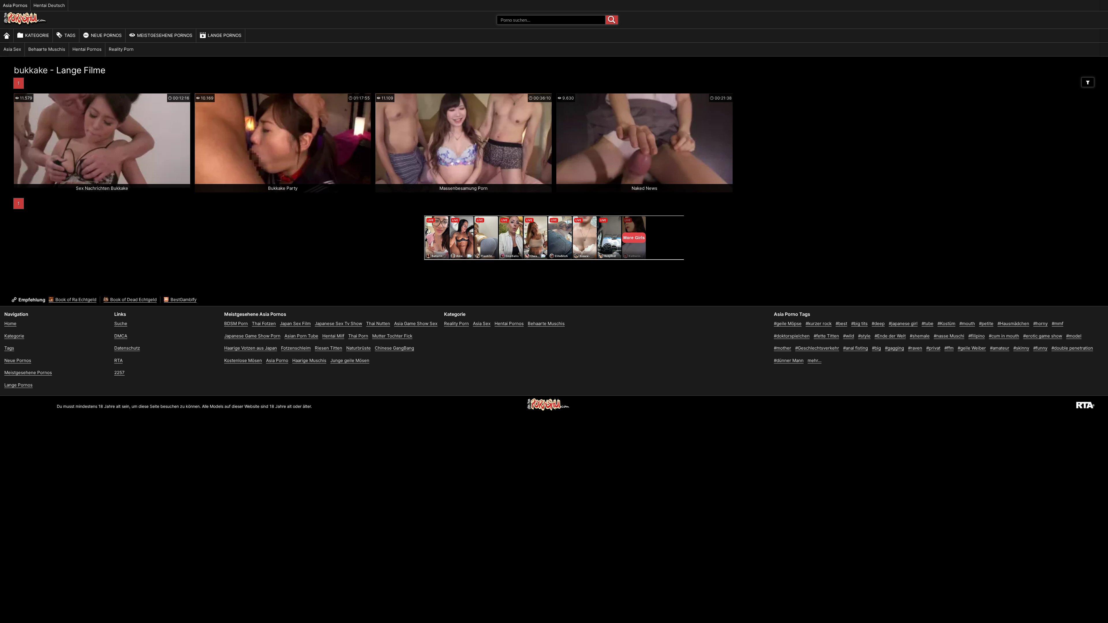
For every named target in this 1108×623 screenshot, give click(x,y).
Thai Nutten (378, 323)
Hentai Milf (333, 336)
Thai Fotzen (264, 323)
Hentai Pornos (87, 49)
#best (841, 323)
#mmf (1057, 323)
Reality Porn (121, 49)
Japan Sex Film (295, 323)
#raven (915, 348)
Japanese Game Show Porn (252, 336)
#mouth (967, 323)
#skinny (1021, 348)
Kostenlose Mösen (243, 360)
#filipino (976, 336)
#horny (1040, 323)
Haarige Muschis (309, 360)
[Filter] (1087, 82)
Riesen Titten (328, 348)
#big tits (859, 323)
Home (10, 323)
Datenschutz (127, 348)
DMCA (120, 336)
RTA (118, 360)
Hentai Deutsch (49, 5)
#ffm (949, 348)
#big (876, 348)
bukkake (31, 70)
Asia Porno (277, 360)
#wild (848, 336)
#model (1073, 336)
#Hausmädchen (1013, 323)
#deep (878, 323)
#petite (986, 323)
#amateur (999, 348)
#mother (782, 348)
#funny (1040, 348)
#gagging (894, 348)
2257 (119, 372)
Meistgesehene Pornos (164, 35)
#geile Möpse (788, 323)
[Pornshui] (25, 24)
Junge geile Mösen (349, 360)
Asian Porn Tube (301, 336)
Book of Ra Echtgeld (75, 299)
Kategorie (37, 35)
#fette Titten (826, 336)
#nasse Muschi (949, 336)
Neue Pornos (106, 35)
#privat (933, 348)
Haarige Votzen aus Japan (250, 348)
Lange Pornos (225, 35)
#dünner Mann (789, 360)
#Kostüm (946, 323)
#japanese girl (903, 323)
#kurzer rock (819, 323)
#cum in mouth (1004, 336)
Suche (120, 323)
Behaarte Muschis (46, 49)
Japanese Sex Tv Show (338, 323)
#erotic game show (1042, 336)
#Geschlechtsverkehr (817, 348)
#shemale (920, 336)
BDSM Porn (236, 323)
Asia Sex (12, 49)
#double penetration (1072, 348)
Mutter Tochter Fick (392, 336)
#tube (927, 323)
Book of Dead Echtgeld (133, 299)
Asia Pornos (15, 5)
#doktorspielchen (792, 336)
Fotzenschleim (296, 348)
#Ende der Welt (890, 336)
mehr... (814, 360)
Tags (70, 35)
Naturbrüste (358, 348)
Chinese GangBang (394, 348)
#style (864, 336)
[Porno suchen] (611, 20)
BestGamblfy (182, 299)
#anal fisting (855, 348)
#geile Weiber (972, 348)
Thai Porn (358, 336)
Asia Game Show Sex (415, 323)
